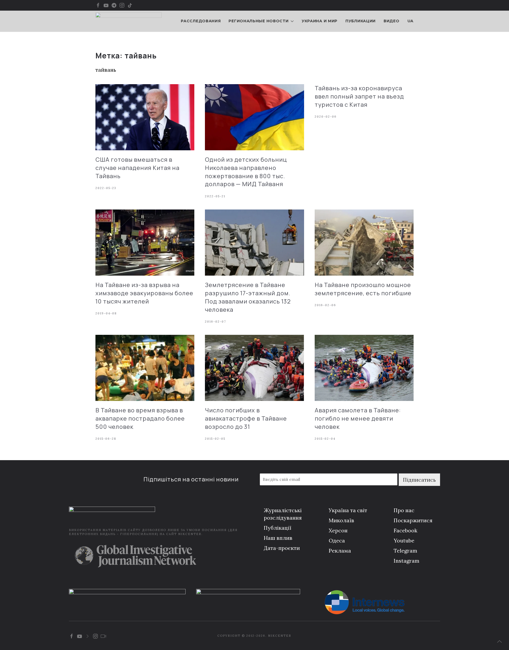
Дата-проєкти (282, 548)
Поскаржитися (413, 520)
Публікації (277, 527)
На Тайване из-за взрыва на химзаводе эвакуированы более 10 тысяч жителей (144, 293)
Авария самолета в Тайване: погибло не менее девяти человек (358, 418)
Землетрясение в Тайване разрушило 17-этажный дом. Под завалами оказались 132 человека (248, 297)
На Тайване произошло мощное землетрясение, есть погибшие (363, 289)
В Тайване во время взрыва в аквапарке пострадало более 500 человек (140, 418)
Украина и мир (319, 21)
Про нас (404, 510)
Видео (392, 21)
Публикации (360, 21)
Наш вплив (278, 537)
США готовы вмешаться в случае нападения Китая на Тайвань (137, 168)
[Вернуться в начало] (128, 21)
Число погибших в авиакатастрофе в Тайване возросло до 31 (246, 418)
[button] (499, 641)
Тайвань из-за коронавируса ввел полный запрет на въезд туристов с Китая (359, 96)
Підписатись (419, 479)
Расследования (201, 21)
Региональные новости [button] (258, 21)
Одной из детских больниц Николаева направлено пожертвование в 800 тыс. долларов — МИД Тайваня (246, 172)
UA (410, 21)
